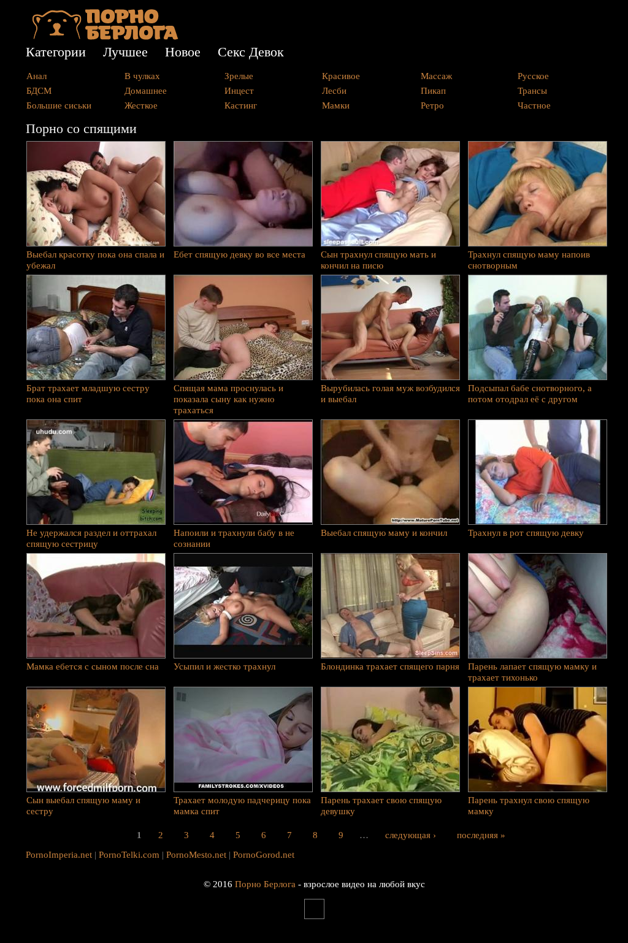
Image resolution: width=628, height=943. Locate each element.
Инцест (239, 91)
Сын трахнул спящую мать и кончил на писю (378, 260)
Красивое (341, 76)
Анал (36, 76)
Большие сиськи (58, 105)
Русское (533, 76)
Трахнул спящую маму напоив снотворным (529, 260)
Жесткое (141, 105)
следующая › (410, 834)
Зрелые (238, 76)
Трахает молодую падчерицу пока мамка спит (242, 805)
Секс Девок (251, 51)
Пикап (433, 91)
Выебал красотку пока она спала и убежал (95, 260)
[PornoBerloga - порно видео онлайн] (105, 37)
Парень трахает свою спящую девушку (381, 805)
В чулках (142, 76)
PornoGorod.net (263, 855)
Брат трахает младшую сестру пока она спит (88, 393)
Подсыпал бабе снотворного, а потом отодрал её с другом (530, 393)
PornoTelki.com (129, 855)
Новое (183, 51)
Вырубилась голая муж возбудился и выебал (390, 393)
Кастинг (240, 105)
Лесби (334, 91)
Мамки (336, 105)
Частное (534, 105)
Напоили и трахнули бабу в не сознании (234, 538)
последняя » (481, 834)
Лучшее (125, 51)
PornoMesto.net (196, 855)
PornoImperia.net (59, 855)
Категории (56, 51)
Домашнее (145, 91)
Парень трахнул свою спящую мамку (528, 805)
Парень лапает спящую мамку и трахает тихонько (532, 672)
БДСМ (39, 91)
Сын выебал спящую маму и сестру (83, 805)
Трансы (532, 91)
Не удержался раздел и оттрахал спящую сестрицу (91, 538)
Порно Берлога (265, 884)
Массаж (436, 76)
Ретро (432, 105)
